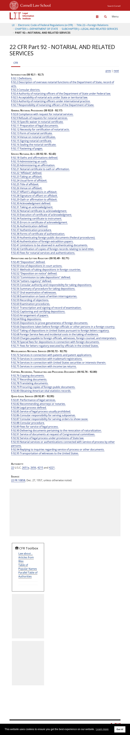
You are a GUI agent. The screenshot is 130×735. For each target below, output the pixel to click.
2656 (33, 467)
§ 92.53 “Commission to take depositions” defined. (41, 277)
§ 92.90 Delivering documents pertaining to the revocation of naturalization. (56, 430)
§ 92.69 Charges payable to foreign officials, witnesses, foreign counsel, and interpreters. (64, 338)
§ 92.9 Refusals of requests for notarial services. (39, 118)
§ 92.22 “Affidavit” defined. (26, 173)
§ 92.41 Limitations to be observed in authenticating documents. (49, 245)
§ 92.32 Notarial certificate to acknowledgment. (39, 211)
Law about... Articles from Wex (26, 557)
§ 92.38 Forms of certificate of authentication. (38, 234)
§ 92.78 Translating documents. (29, 383)
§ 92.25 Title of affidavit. (25, 184)
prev (108, 70)
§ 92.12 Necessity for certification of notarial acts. (40, 129)
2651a (25, 467)
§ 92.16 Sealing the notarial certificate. (33, 144)
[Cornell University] (14, 5)
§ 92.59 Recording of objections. (30, 300)
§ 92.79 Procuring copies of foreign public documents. (43, 387)
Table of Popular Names (27, 567)
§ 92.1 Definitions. (21, 78)
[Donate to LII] (97, 16)
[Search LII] (105, 16)
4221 (52, 467)
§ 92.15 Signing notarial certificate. (31, 141)
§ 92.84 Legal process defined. (29, 407)
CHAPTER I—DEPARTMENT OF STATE (36, 29)
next (116, 70)
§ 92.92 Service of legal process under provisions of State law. (47, 438)
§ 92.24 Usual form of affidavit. (29, 180)
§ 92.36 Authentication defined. (29, 226)
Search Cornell (113, 6)
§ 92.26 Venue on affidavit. (26, 188)
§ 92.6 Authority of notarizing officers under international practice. (50, 101)
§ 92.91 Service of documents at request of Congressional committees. (53, 434)
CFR (15, 63)
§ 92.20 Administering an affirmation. (33, 165)
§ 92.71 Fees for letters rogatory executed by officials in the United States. (55, 346)
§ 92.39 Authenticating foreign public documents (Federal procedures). (53, 237)
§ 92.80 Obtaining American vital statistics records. (41, 391)
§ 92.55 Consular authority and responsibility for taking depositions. (51, 285)
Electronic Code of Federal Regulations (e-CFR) (45, 25)
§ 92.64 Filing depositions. (26, 319)
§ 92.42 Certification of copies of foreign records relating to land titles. (52, 249)
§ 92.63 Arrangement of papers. (30, 315)
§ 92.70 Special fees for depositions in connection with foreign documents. (55, 342)
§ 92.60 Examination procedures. (30, 304)
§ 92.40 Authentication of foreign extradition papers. (42, 241)
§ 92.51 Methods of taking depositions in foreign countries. (46, 269)
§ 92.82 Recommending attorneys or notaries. (38, 404)
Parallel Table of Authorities (27, 574)
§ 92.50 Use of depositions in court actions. (36, 266)
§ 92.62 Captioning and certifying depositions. (38, 311)
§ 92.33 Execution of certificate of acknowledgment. (41, 215)
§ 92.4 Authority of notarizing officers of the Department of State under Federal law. (61, 93)
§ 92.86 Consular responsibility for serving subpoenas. (43, 415)
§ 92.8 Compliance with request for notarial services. (42, 114)
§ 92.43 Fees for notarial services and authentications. (43, 253)
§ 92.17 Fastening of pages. (27, 148)
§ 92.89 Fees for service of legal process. (34, 426)
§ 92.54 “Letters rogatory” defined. (31, 281)
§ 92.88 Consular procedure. (28, 423)
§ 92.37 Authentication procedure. (31, 230)
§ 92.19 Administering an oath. (29, 161)
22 (12, 467)
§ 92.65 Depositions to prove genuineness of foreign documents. (49, 323)
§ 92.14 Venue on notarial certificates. (33, 137)
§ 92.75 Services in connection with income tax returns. (44, 366)
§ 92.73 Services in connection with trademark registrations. (46, 359)
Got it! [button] (120, 729)
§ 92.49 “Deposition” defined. (28, 262)
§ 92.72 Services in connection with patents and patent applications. (51, 355)
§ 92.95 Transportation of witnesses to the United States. (45, 453)
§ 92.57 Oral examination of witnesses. (34, 292)
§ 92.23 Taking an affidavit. (26, 176)
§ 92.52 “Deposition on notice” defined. (34, 273)
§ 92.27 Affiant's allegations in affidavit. (34, 192)
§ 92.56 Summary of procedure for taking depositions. (43, 288)
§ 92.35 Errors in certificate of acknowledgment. (39, 222)
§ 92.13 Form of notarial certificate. (31, 133)
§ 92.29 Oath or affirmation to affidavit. (34, 199)
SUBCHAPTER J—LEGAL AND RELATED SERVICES (90, 29)
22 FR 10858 (18, 480)
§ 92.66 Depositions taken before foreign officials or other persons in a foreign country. (63, 326)
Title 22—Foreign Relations (92, 25)
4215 (40, 467)
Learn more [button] (102, 729)
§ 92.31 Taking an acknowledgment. (32, 207)
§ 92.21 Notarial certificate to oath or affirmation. (40, 169)
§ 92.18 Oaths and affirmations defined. (34, 157)
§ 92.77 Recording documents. (29, 379)
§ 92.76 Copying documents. (28, 375)
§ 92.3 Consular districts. (25, 90)
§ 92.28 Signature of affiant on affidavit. (34, 195)
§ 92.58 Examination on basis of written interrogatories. (44, 296)
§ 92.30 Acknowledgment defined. (31, 203)
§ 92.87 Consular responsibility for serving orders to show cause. (49, 419)
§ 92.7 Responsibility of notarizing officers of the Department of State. (52, 105)
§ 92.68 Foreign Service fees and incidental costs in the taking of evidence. (55, 334)
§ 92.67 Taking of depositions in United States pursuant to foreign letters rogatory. (60, 330)
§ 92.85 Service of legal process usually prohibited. (41, 411)
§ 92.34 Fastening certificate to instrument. (36, 218)
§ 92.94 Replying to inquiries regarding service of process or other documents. (57, 449)
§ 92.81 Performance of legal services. (33, 400)
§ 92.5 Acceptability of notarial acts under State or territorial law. (49, 97)
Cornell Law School (34, 5)
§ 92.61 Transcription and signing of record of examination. (46, 307)
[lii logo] (22, 16)
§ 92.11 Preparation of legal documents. (34, 125)
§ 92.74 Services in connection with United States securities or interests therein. (58, 362)
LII (13, 25)
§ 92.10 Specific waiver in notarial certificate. (37, 122)
